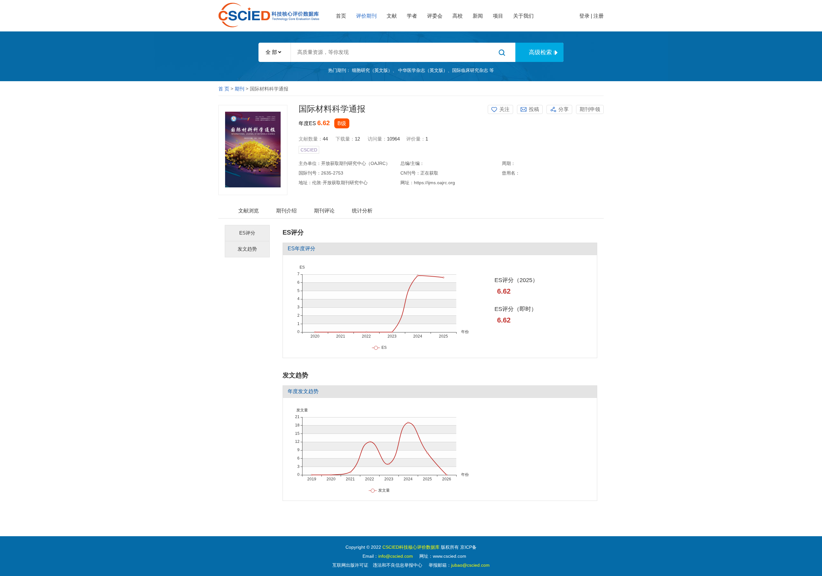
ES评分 (247, 233)
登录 (584, 16)
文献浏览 (248, 210)
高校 (457, 16)
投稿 (534, 109)
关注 (504, 109)
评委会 (434, 16)
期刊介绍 (286, 210)
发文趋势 (247, 249)
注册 (598, 16)
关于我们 (523, 16)
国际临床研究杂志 (470, 70)
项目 (498, 16)
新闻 (478, 16)
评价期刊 (366, 16)
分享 (563, 109)
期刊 (239, 88)
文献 (392, 16)
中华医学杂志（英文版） (423, 70)
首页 (341, 16)
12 (357, 139)
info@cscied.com (395, 556)
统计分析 (362, 210)
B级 (341, 123)
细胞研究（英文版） (372, 70)
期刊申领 (590, 109)
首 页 (223, 88)
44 (326, 139)
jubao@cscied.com (470, 565)
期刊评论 (324, 210)
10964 (393, 139)
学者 (412, 16)
